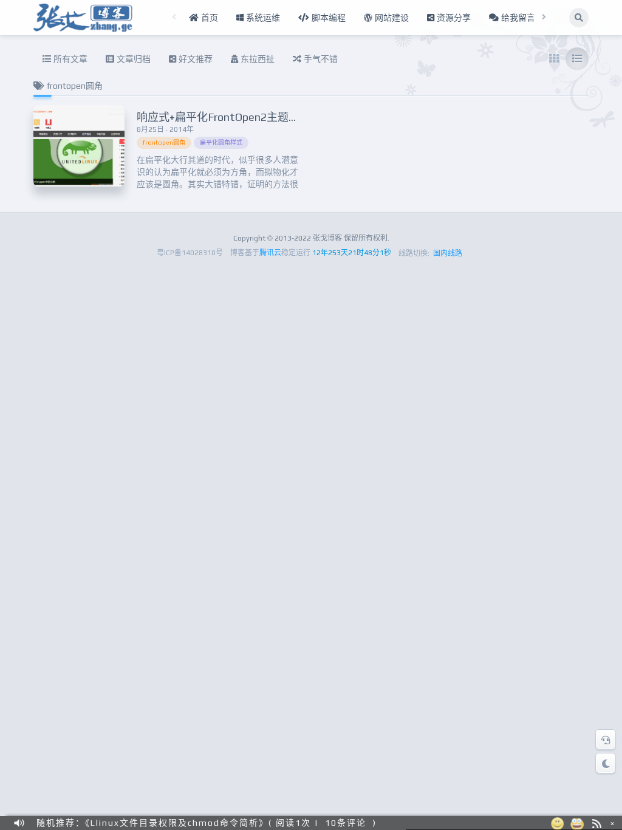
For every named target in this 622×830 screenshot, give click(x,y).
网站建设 (390, 17)
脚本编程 (327, 17)
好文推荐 (194, 59)
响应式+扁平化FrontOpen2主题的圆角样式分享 (251, 117)
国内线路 (447, 253)
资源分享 (452, 17)
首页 (208, 17)
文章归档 (132, 59)
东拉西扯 (256, 59)
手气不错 (319, 59)
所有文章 (69, 59)
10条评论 (345, 823)
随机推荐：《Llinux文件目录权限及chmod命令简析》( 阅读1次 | (177, 823)
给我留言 (517, 17)
